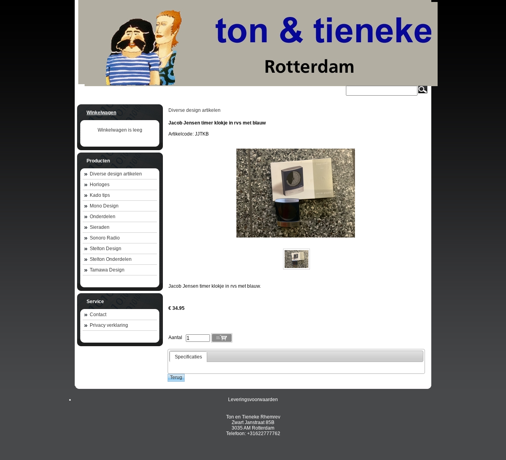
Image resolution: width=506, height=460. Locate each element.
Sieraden (100, 227)
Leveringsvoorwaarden (253, 399)
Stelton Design (105, 248)
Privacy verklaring (109, 325)
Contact (98, 314)
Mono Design (104, 206)
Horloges (100, 184)
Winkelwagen (101, 112)
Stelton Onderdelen (111, 259)
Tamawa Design (107, 270)
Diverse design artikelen (116, 174)
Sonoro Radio (105, 238)
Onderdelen (102, 216)
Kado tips (100, 195)
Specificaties (188, 357)
